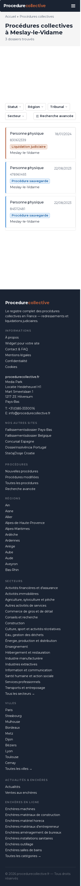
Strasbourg (13, 716)
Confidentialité (16, 361)
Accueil (10, 16)
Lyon (9, 751)
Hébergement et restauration (27, 652)
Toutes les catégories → (23, 856)
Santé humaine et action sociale (29, 676)
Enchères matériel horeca (24, 821)
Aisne (9, 511)
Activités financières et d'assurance (31, 588)
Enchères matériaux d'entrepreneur (32, 827)
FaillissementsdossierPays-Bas (28, 430)
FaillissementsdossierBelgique (28, 436)
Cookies (11, 367)
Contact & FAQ (16, 349)
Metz (9, 733)
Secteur (14, 116)
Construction (15, 623)
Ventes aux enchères (21, 793)
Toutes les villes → (18, 769)
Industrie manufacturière (24, 658)
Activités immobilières (21, 594)
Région (34, 107)
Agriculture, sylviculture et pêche (30, 600)
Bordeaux (12, 728)
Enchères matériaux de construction (32, 815)
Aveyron (11, 564)
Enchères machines (20, 809)
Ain (7, 505)
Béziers (10, 745)
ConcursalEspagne (19, 441)
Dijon (9, 739)
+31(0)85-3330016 (21, 408)
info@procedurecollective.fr (29, 413)
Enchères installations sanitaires (29, 838)
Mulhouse (12, 722)
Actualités (12, 787)
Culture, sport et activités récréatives (32, 629)
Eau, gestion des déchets (24, 635)
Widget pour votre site (22, 343)
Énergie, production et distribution (31, 641)
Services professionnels (22, 682)
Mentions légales (18, 355)
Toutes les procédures (21, 483)
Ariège (10, 546)
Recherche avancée (56, 116)
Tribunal (57, 107)
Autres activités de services (25, 605)
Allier (8, 517)
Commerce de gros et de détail (29, 611)
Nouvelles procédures (21, 471)
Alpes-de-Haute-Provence (25, 523)
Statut (13, 107)
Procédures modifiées (22, 477)
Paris (9, 710)
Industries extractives (21, 664)
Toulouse (12, 757)
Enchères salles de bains (23, 850)
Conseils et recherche (21, 617)
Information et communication (28, 670)
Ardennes (12, 540)
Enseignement (16, 647)
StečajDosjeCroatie (20, 453)
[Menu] (73, 6)
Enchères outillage (19, 844)
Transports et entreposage (25, 688)
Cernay (10, 763)
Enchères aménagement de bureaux (33, 832)
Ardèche (11, 535)
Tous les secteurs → (20, 694)
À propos (12, 337)
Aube (9, 552)
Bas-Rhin (12, 570)
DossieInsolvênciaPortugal (25, 447)
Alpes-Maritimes (17, 529)
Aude (9, 558)
